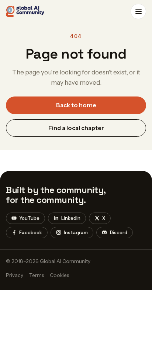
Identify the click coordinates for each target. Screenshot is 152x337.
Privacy (14, 275)
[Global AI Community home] (25, 11)
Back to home (76, 105)
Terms (36, 275)
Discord (118, 232)
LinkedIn (70, 218)
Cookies (59, 275)
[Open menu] (138, 11)
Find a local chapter (76, 127)
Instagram (76, 232)
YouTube (29, 218)
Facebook (30, 232)
